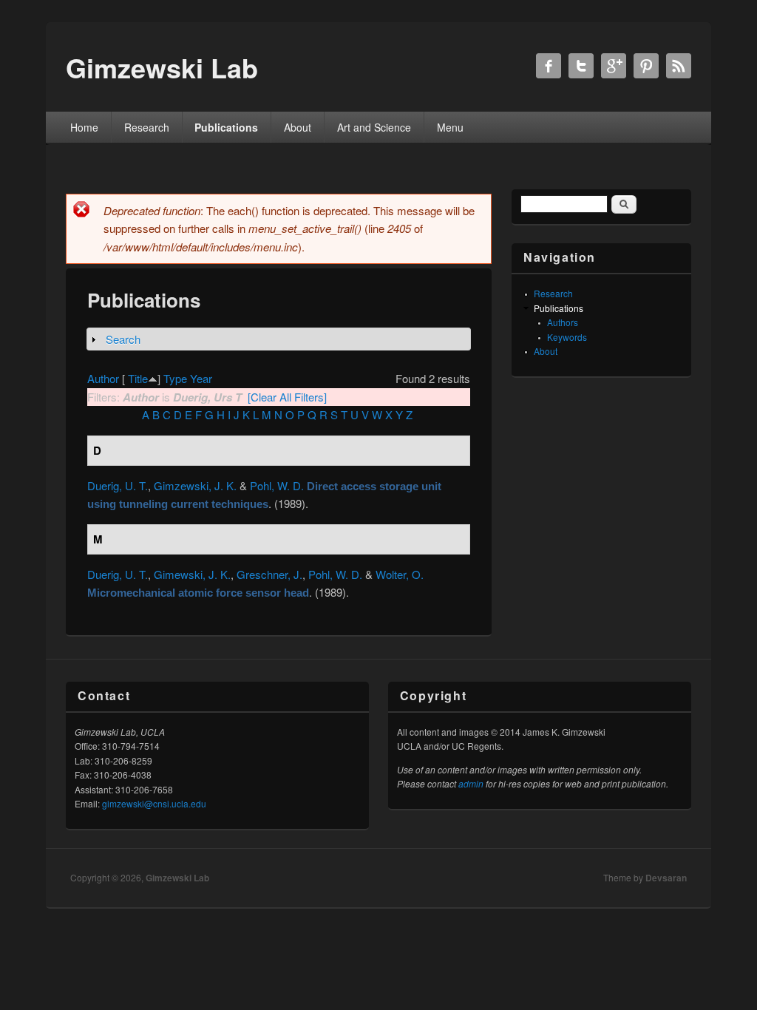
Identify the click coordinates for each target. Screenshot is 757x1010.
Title (138, 378)
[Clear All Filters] (287, 396)
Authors (562, 322)
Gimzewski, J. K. (195, 485)
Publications (226, 127)
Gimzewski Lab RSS (678, 65)
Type (175, 378)
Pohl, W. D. (277, 485)
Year (201, 378)
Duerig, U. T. (117, 485)
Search (123, 339)
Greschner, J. (269, 574)
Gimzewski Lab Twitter (581, 65)
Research (146, 127)
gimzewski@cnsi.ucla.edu (154, 803)
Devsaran (666, 877)
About (297, 127)
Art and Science (374, 127)
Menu (450, 127)
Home (84, 127)
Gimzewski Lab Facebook (548, 65)
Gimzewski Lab (177, 877)
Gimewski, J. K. (192, 574)
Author (103, 378)
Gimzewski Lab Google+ (613, 65)
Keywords (567, 337)
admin (470, 783)
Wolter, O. (400, 574)
